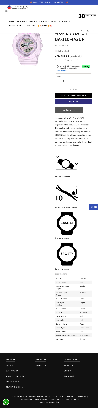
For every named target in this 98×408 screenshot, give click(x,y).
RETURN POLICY (12, 381)
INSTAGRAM (69, 376)
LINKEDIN (67, 371)
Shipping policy (55, 399)
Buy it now (73, 101)
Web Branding (53, 402)
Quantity (58, 76)
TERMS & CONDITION (15, 376)
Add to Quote (69, 110)
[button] (6, 10)
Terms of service (40, 399)
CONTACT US (40, 365)
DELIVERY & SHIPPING (15, 387)
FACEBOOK (68, 365)
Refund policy (83, 396)
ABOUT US (10, 365)
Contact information (71, 399)
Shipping (68, 60)
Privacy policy (26, 399)
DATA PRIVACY (12, 371)
